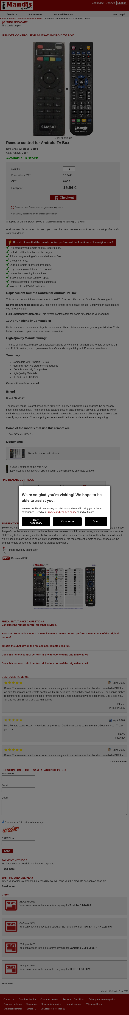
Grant (96, 521)
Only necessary (36, 521)
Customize (67, 521)
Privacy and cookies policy (61, 512)
